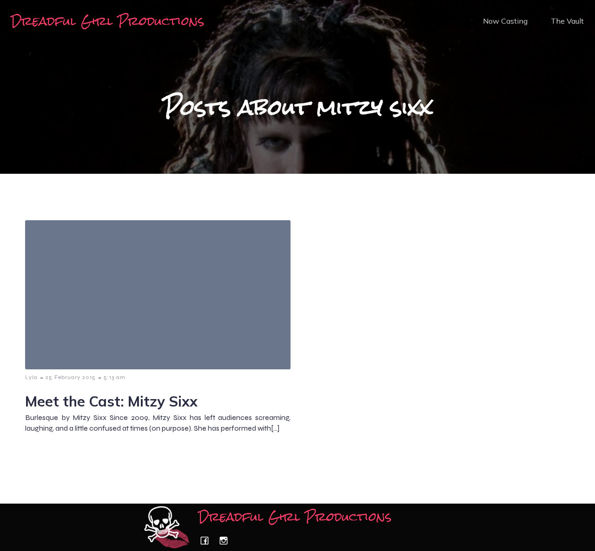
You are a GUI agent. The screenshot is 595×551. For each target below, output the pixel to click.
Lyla (31, 377)
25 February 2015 (71, 377)
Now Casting (505, 21)
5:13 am (115, 377)
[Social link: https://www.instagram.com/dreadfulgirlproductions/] (227, 540)
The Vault (567, 21)
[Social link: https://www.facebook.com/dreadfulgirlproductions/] (208, 540)
